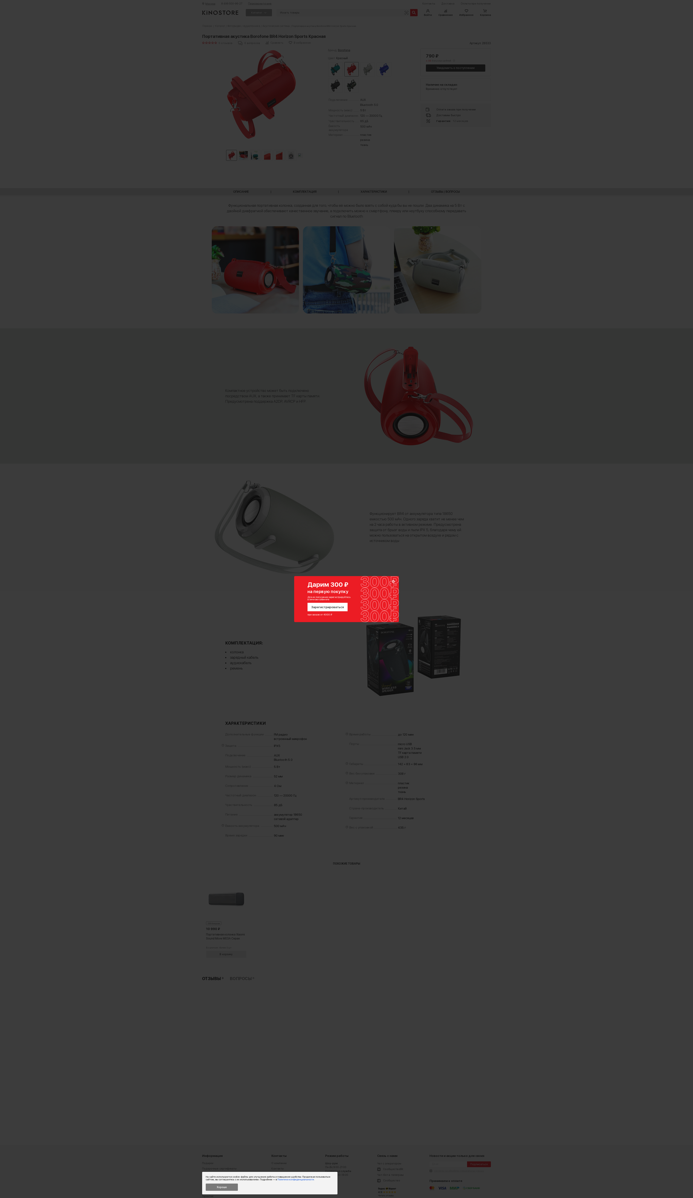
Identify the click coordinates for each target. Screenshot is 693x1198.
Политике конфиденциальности (296, 1179)
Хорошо (222, 1187)
